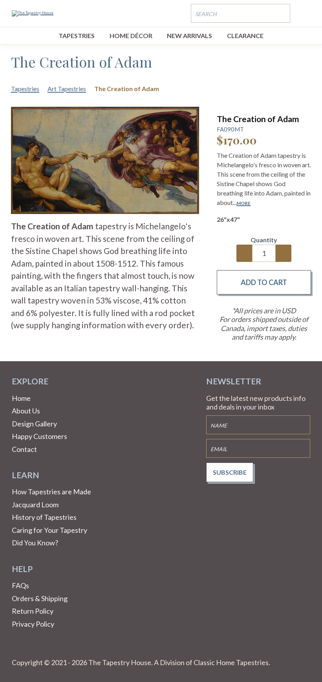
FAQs (20, 585)
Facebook (18, 648)
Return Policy (32, 611)
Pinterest (37, 648)
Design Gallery (34, 423)
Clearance (245, 35)
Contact (24, 449)
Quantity (264, 239)
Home (21, 398)
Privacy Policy (33, 624)
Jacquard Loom (35, 504)
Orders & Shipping (40, 598)
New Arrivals (189, 35)
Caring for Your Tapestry (49, 530)
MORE (243, 203)
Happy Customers (39, 436)
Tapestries (77, 35)
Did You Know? (35, 542)
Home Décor (131, 35)
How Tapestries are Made (51, 491)
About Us (26, 410)
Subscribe (230, 472)
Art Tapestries (67, 88)
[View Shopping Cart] (304, 13)
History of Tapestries (44, 517)
